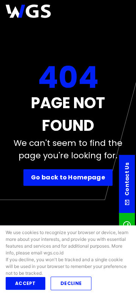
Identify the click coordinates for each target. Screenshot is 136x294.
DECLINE (71, 283)
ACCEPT (25, 283)
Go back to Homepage (68, 177)
